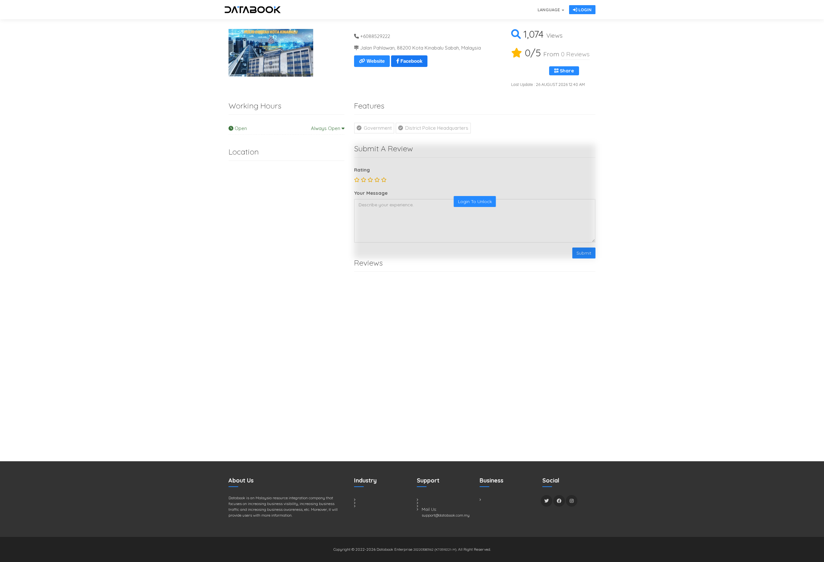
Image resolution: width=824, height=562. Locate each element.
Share (566, 71)
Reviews (575, 54)
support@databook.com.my (446, 515)
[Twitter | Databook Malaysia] (546, 501)
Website (375, 61)
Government (377, 128)
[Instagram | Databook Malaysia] (571, 501)
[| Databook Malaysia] (499, 6)
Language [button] (549, 9)
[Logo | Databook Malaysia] (253, 10)
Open (287, 128)
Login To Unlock (475, 201)
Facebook (410, 61)
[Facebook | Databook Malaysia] (559, 501)
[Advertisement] (277, 329)
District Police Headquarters (436, 128)
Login (584, 9)
